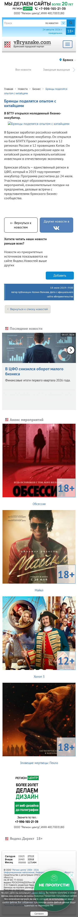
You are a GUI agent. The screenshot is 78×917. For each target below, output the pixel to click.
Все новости (23, 69)
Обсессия (54, 493)
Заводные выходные (56, 69)
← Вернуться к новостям (20, 225)
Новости (23, 89)
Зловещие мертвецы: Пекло (47, 752)
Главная (8, 89)
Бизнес (36, 89)
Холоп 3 (54, 666)
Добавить (59, 275)
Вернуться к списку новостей (29, 309)
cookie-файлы (38, 892)
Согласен (39, 913)
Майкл (55, 579)
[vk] (56, 228)
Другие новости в (56, 221)
